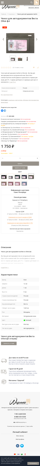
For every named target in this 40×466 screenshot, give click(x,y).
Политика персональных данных (16, 426)
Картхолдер (18, 100)
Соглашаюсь (33, 463)
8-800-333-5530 (20, 417)
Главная (3, 14)
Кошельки (11, 14)
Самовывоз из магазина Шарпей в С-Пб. (20, 223)
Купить (20, 163)
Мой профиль (20, 439)
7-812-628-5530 (20, 414)
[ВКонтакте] (2, 110)
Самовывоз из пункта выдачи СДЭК (20, 217)
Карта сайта (30, 426)
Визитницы (4, 102)
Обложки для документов (31, 100)
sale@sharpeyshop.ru (20, 422)
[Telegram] (5, 110)
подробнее (4, 267)
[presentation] (3, 39)
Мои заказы (20, 436)
